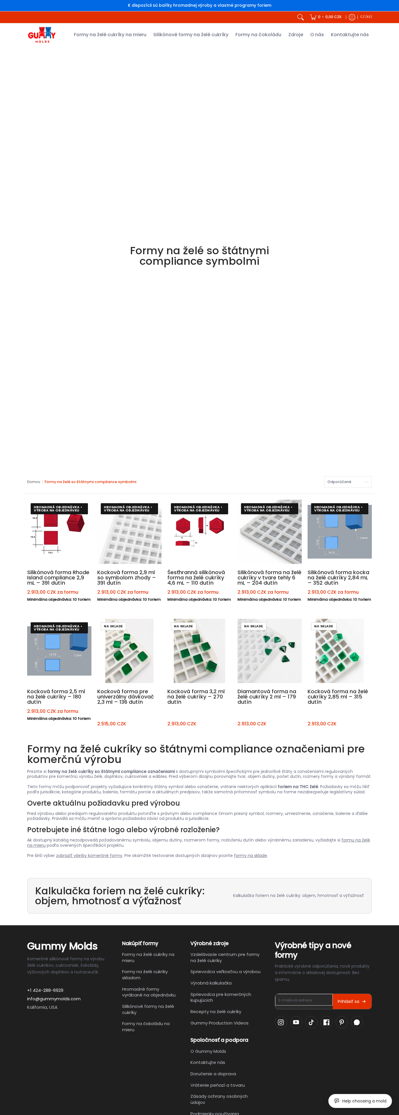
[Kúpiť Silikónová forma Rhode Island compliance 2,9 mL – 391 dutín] (59, 532)
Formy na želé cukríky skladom (145, 974)
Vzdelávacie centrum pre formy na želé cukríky (224, 957)
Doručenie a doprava (213, 1074)
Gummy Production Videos (219, 1023)
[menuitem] (326, 17)
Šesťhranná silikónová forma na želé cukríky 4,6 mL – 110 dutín (196, 577)
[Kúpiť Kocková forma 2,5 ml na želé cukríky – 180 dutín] (59, 651)
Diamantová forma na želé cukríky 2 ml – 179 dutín (266, 696)
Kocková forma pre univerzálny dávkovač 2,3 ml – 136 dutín (125, 696)
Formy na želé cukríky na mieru (148, 957)
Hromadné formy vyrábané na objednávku (149, 992)
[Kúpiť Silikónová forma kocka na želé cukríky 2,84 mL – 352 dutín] (340, 532)
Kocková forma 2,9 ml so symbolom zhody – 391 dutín (126, 577)
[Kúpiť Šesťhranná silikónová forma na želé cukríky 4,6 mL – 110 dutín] (199, 532)
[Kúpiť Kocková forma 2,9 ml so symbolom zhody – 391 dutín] (129, 532)
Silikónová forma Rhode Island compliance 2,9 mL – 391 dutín (58, 577)
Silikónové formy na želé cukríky (148, 1009)
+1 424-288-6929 (45, 990)
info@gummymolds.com (54, 999)
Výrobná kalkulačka (211, 983)
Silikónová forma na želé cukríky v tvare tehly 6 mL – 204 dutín (269, 577)
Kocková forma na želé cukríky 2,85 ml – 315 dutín (338, 696)
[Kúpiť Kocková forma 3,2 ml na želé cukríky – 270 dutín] (199, 651)
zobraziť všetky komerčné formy (89, 855)
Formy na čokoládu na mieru (146, 1026)
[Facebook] (326, 1022)
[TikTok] (311, 1022)
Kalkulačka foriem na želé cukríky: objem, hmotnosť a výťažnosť (298, 895)
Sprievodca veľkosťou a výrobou (225, 971)
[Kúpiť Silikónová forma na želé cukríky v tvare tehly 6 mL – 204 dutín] (269, 532)
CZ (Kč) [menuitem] (366, 17)
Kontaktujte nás (207, 1062)
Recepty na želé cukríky (215, 1011)
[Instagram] (281, 1022)
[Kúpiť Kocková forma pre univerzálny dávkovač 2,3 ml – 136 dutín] (129, 651)
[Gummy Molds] (41, 34)
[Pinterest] (342, 1022)
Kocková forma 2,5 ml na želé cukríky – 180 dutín (56, 696)
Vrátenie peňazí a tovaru (217, 1085)
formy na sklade (250, 855)
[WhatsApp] (357, 1022)
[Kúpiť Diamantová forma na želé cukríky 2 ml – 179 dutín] (269, 651)
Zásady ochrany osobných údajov (219, 1099)
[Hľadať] (301, 17)
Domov (33, 481)
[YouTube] (296, 1022)
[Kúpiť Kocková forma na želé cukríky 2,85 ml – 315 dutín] (340, 651)
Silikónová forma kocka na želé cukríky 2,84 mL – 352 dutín (338, 577)
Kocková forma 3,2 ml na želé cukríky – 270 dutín (196, 696)
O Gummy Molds (208, 1051)
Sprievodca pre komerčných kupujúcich (220, 997)
